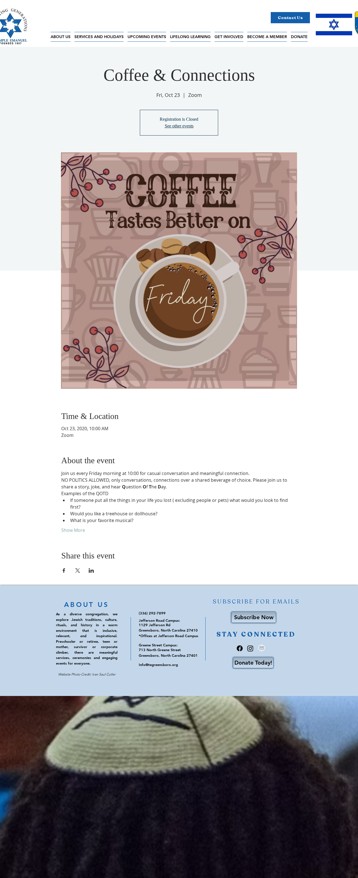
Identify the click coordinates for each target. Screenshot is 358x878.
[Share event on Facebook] (64, 570)
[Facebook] (240, 648)
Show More (73, 530)
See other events (179, 126)
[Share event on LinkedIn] (91, 570)
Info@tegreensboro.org (158, 664)
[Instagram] (250, 648)
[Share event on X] (77, 570)
